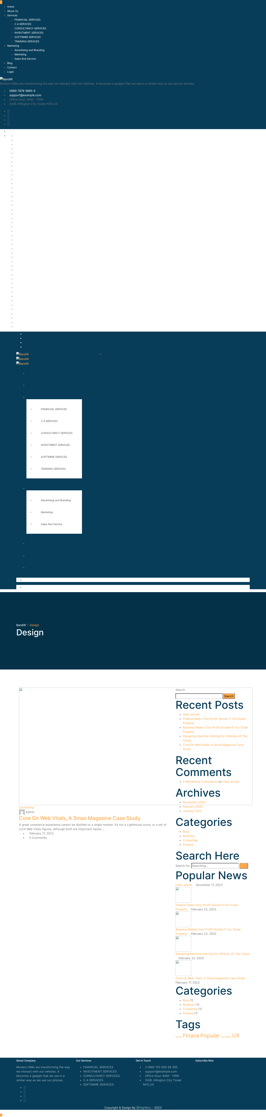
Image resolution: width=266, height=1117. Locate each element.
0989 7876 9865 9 (22, 91)
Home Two (21, 240)
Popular (210, 1035)
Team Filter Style (25, 313)
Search (180, 690)
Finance (188, 844)
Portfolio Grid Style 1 (28, 274)
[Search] (243, 866)
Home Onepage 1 (26, 200)
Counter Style (23, 170)
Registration (22, 292)
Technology (226, 1037)
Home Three (22, 235)
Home (10, 6)
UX (235, 1035)
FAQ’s (18, 174)
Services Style (24, 305)
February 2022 (193, 806)
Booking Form (23, 144)
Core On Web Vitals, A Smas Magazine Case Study (79, 818)
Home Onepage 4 (26, 214)
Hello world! (191, 714)
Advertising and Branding (29, 50)
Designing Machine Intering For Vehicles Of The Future (213, 954)
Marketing (13, 45)
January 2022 (192, 811)
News (18, 261)
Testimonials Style (26, 322)
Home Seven (23, 227)
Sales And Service (25, 58)
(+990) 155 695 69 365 (161, 1067)
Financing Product (26, 183)
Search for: (183, 865)
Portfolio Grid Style (27, 270)
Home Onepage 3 (26, 209)
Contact (12, 67)
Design (179, 1037)
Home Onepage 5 (26, 218)
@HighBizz (143, 1107)
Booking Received (26, 148)
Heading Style (24, 187)
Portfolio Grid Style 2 (29, 279)
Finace (191, 1035)
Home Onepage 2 (26, 205)
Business (189, 836)
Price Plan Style (25, 287)
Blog (9, 63)
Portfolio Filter (24, 266)
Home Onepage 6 (26, 222)
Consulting (26, 807)
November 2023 (194, 802)
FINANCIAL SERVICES (27, 19)
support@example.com (25, 95)
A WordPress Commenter (200, 781)
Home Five (21, 196)
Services (12, 15)
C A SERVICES (22, 23)
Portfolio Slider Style (28, 283)
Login (10, 71)
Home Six (21, 231)
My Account (22, 257)
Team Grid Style (25, 318)
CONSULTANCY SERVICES (30, 28)
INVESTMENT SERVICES (28, 32)
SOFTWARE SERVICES (27, 37)
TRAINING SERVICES (26, 41)
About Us (12, 10)
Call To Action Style (28, 157)
